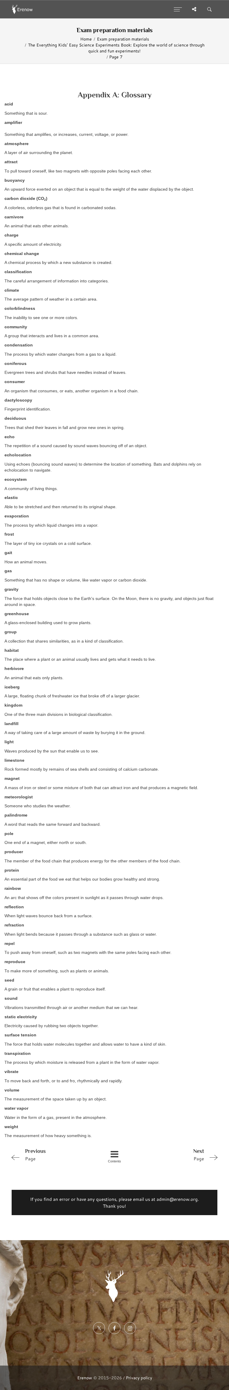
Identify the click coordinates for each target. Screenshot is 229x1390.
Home (86, 39)
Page (35, 1155)
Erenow (84, 1377)
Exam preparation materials (123, 39)
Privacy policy (139, 1377)
